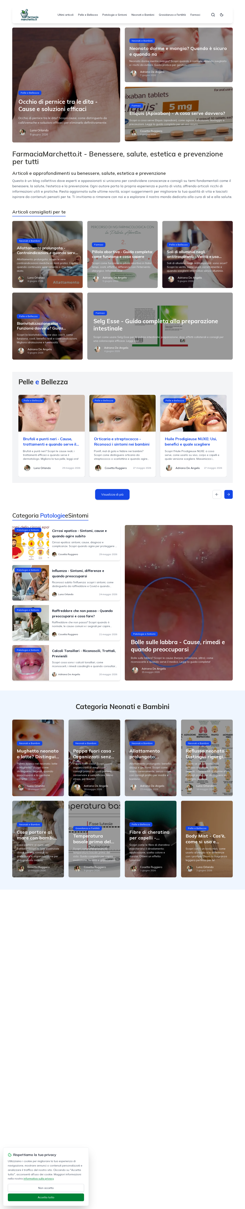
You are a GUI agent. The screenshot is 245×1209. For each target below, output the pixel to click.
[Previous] (216, 494)
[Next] (228, 494)
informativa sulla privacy (39, 1178)
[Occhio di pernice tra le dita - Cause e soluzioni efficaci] (66, 85)
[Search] (213, 15)
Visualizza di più (112, 494)
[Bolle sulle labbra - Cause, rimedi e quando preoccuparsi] (179, 603)
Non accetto (46, 1188)
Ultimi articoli (66, 14)
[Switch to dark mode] (221, 14)
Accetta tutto (46, 1197)
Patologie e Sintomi (114, 14)
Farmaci (195, 14)
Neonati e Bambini (142, 14)
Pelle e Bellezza (88, 14)
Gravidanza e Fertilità (172, 14)
